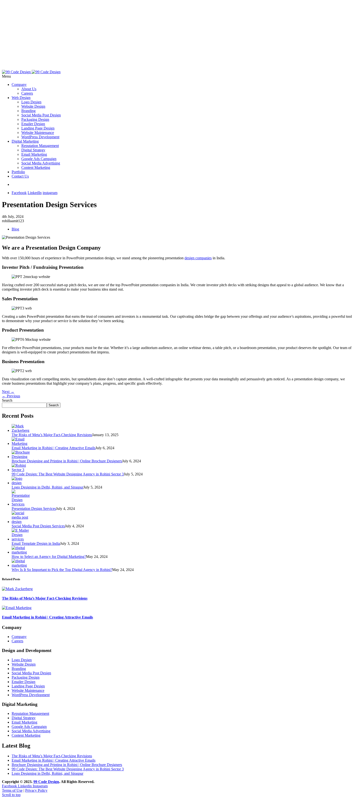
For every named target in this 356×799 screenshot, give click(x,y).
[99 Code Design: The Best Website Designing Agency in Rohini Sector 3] (21, 470)
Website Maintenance (37, 132)
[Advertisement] (147, 36)
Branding (28, 111)
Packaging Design (35, 119)
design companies (198, 258)
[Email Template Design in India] (21, 539)
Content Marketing (35, 167)
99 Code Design (46, 782)
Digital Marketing (25, 141)
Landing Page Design (37, 128)
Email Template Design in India (36, 543)
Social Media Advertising (40, 163)
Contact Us (20, 176)
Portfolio (18, 172)
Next (8, 392)
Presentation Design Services (34, 508)
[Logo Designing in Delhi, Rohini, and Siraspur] (21, 483)
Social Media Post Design (41, 115)
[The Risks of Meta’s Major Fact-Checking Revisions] (21, 430)
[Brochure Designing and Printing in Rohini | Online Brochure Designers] (21, 457)
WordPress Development (40, 137)
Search (7, 400)
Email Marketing (34, 154)
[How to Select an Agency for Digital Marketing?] (21, 552)
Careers (27, 93)
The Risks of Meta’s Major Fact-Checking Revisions (52, 435)
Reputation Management (40, 146)
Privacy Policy (36, 790)
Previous (11, 396)
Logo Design (31, 102)
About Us (28, 89)
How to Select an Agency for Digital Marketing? (49, 556)
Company (19, 84)
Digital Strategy (33, 150)
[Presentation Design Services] (21, 504)
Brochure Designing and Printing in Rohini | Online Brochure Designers (67, 461)
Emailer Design (33, 124)
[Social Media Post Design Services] (21, 522)
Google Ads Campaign (38, 159)
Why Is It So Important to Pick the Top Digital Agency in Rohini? (62, 570)
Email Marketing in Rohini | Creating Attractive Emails (53, 448)
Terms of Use (12, 790)
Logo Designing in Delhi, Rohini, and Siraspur (47, 487)
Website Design (33, 106)
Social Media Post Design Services (38, 526)
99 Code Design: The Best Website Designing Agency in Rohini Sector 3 (68, 474)
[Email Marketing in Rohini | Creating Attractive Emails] (21, 443)
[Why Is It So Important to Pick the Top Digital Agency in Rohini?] (21, 565)
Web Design (21, 98)
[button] (178, 76)
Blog (15, 229)
